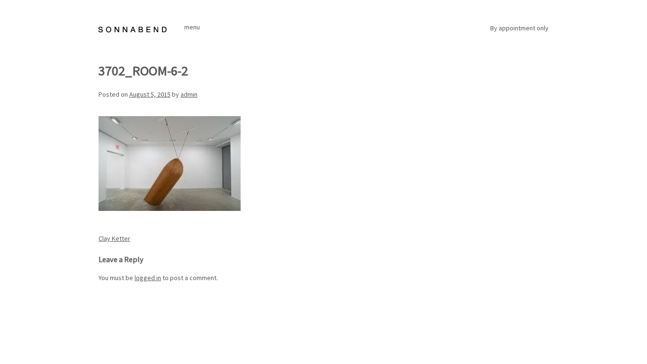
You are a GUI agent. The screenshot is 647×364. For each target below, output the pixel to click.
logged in (148, 277)
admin (189, 94)
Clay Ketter (114, 238)
